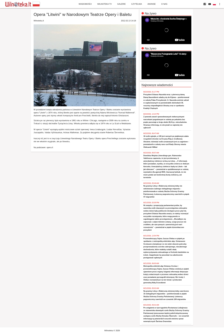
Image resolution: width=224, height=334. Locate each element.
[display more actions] (220, 4)
